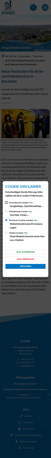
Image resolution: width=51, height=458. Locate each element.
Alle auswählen (25, 252)
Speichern (25, 266)
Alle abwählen (25, 259)
